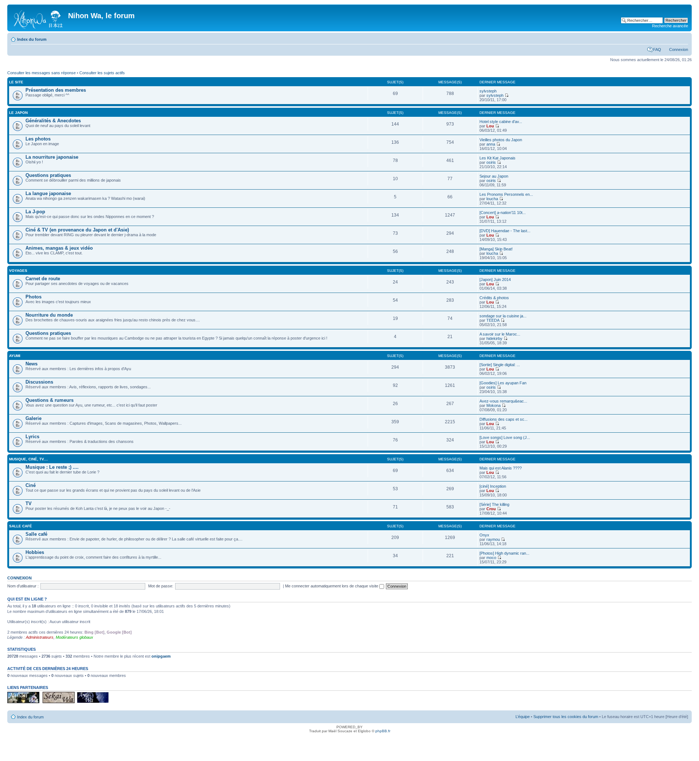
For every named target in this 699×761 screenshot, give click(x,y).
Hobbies (34, 552)
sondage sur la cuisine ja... (502, 316)
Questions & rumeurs (49, 400)
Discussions (39, 382)
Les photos (38, 139)
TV (28, 503)
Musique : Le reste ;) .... (52, 467)
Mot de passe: (160, 586)
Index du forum (32, 39)
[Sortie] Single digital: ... (499, 364)
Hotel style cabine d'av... (500, 121)
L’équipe (523, 716)
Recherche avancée (670, 26)
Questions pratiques (48, 175)
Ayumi (14, 356)
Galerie (33, 418)
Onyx (484, 535)
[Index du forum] (38, 17)
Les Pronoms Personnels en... (506, 194)
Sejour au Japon (493, 176)
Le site (16, 82)
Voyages (18, 271)
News (31, 363)
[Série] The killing (494, 504)
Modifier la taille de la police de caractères (683, 38)
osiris (491, 162)
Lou (490, 126)
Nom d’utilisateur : (23, 586)
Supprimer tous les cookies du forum (565, 716)
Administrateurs (40, 637)
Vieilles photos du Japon (500, 140)
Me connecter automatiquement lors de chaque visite (332, 586)
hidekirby (494, 338)
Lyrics (32, 436)
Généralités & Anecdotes (53, 120)
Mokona (493, 405)
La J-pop (35, 211)
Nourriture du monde (49, 315)
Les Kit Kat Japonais (497, 158)
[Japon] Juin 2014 (495, 279)
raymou (493, 539)
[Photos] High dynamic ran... (504, 553)
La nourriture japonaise (51, 157)
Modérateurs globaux (74, 637)
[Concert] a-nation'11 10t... (502, 212)
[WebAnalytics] (349, 741)
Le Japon (18, 113)
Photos (33, 297)
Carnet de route (42, 278)
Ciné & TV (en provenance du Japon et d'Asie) (77, 230)
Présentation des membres (55, 90)
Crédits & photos (494, 298)
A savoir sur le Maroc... (499, 334)
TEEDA (492, 320)
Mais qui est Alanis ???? (500, 468)
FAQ (657, 49)
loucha (492, 199)
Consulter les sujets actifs (102, 73)
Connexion (678, 49)
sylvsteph (488, 91)
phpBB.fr (382, 731)
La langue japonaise (48, 193)
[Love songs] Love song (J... (504, 437)
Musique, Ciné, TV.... (28, 459)
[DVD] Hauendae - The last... (504, 231)
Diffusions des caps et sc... (503, 419)
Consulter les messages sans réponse (41, 73)
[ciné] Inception (492, 486)
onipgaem (161, 656)
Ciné (30, 485)
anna (490, 144)
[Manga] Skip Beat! (496, 249)
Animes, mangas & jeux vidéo (59, 248)
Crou (491, 509)
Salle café (20, 526)
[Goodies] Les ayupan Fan (502, 383)
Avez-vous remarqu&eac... (503, 401)
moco (491, 557)
